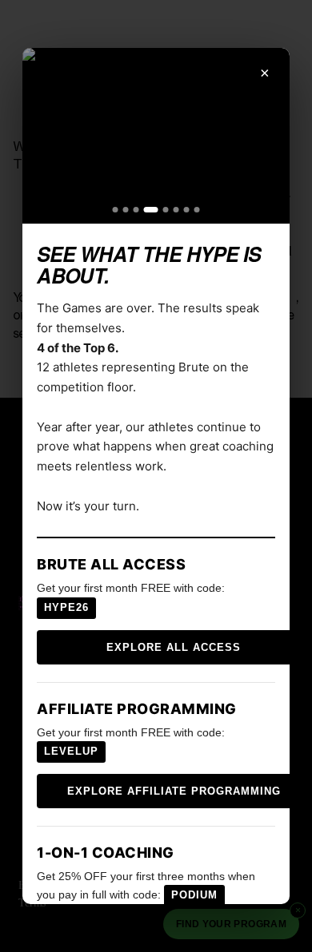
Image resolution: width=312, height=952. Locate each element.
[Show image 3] (136, 209)
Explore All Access (173, 647)
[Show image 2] (126, 209)
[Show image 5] (166, 209)
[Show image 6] (176, 209)
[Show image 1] (115, 209)
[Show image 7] (187, 209)
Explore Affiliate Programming (174, 791)
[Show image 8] (197, 209)
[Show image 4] (151, 209)
